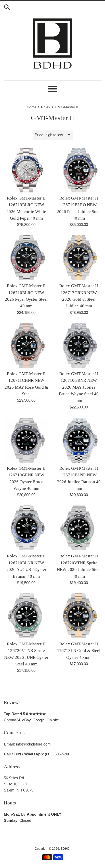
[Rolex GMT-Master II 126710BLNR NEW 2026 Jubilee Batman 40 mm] (78, 440)
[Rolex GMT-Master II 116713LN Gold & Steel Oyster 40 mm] (78, 615)
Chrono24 (12, 720)
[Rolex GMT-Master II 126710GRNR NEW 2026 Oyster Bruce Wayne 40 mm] (26, 440)
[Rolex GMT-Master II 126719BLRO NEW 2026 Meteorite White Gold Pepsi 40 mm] (26, 170)
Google (39, 720)
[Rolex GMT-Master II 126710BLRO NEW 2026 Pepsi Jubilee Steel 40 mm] (78, 170)
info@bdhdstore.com (33, 744)
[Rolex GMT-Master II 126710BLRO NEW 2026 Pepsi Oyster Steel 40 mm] (26, 257)
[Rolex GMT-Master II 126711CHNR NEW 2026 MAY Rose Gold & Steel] (26, 345)
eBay (26, 720)
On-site (53, 720)
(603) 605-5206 (57, 754)
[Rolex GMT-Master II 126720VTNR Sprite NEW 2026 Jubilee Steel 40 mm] (78, 528)
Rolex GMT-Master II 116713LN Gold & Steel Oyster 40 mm (78, 651)
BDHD (65, 848)
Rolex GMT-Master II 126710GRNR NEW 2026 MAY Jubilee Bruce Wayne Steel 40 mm (79, 387)
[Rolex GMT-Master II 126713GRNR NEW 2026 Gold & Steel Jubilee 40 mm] (78, 257)
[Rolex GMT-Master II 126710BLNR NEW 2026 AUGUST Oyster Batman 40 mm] (26, 528)
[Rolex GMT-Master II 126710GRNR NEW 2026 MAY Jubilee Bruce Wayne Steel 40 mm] (78, 345)
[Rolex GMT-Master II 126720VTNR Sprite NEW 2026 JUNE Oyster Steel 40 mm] (26, 615)
